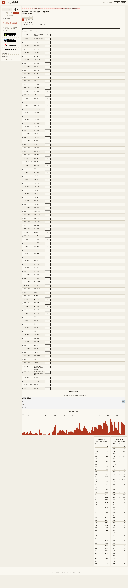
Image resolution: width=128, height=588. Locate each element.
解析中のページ (5, 56)
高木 (114, 563)
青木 (114, 561)
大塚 (114, 469)
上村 (114, 502)
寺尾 (114, 489)
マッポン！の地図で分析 (27, 16)
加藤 (114, 481)
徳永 (114, 461)
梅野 (114, 530)
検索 (123, 27)
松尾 (114, 527)
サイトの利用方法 (6, 18)
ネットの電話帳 (12, 2)
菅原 (114, 499)
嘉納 (114, 512)
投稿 (123, 401)
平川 (114, 522)
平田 (114, 471)
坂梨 (114, 451)
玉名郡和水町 (45, 12)
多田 (114, 515)
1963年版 (5, 13)
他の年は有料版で (10, 15)
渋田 (114, 538)
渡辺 (114, 453)
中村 (114, 504)
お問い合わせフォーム (77, 572)
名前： (23, 401)
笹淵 (114, 448)
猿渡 (114, 540)
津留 (114, 476)
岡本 (114, 520)
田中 (114, 543)
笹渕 (114, 553)
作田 (114, 510)
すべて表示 (30, 19)
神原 (114, 545)
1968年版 (10, 13)
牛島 (114, 497)
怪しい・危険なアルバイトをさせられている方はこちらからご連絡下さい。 (10, 23)
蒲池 (114, 558)
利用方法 (48, 572)
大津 (114, 446)
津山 (114, 494)
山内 (114, 517)
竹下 (114, 550)
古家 (114, 443)
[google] (17, 9)
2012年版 (33, 12)
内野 (114, 459)
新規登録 (123, 2)
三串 (114, 456)
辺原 (114, 479)
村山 (114, 525)
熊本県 (39, 12)
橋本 (114, 533)
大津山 (114, 464)
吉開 (114, 484)
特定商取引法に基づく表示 (66, 572)
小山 (114, 492)
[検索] (14, 9)
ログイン (117, 2)
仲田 (114, 507)
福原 (114, 548)
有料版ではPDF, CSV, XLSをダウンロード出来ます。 (33, 24)
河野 (114, 474)
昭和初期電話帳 (5, 53)
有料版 (67, 8)
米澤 (114, 555)
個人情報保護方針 (55, 572)
